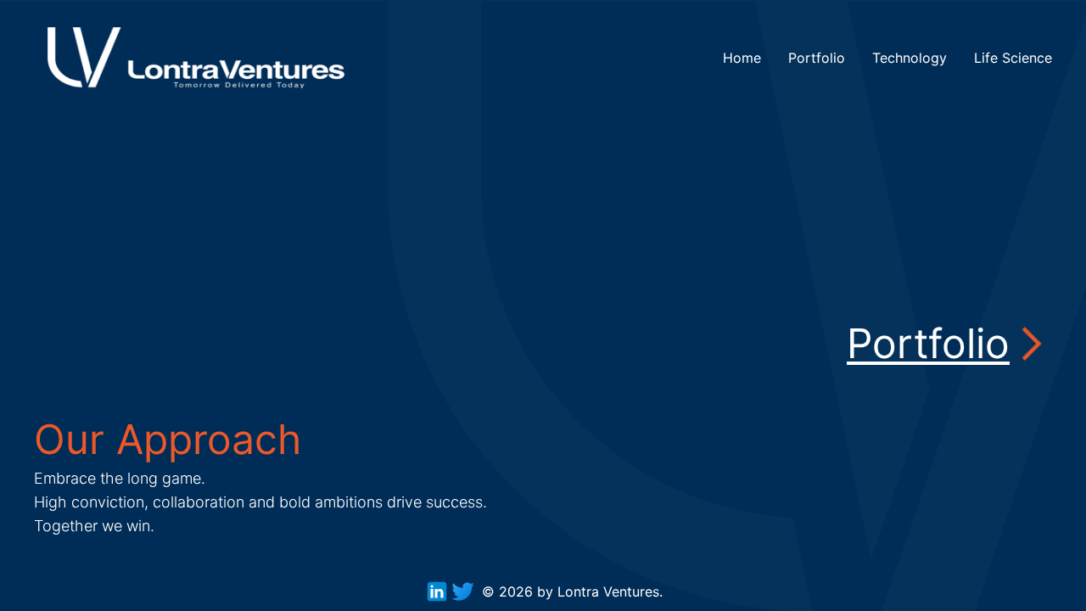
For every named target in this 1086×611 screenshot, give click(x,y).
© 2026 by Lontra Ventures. (572, 591)
